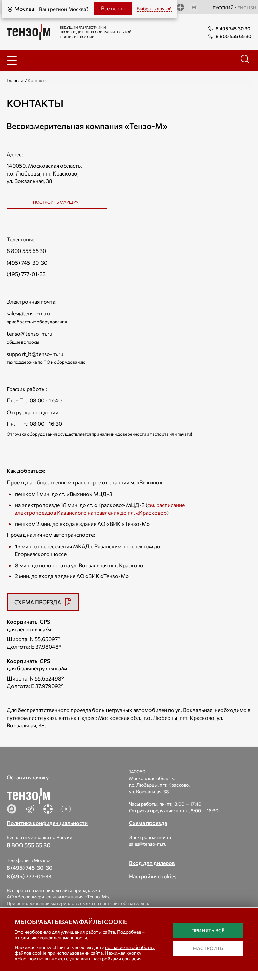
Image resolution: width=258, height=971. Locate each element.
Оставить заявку (28, 777)
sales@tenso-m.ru (28, 313)
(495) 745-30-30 (27, 262)
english (246, 7)
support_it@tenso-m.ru (35, 354)
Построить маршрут (57, 202)
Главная (15, 80)
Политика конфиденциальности (47, 823)
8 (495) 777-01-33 (29, 876)
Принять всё (207, 930)
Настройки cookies (152, 876)
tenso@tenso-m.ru (29, 333)
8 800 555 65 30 (26, 250)
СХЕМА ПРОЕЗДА (37, 602)
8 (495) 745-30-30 (30, 867)
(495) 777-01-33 (26, 274)
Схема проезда (148, 823)
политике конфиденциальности (52, 937)
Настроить (208, 948)
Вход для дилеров (152, 863)
